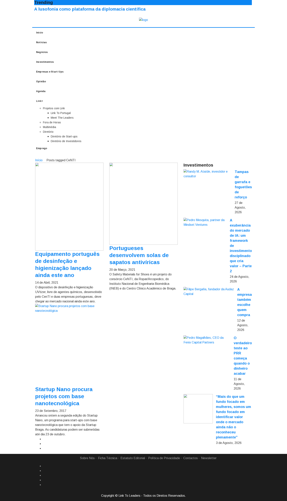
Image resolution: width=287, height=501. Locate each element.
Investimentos (45, 62)
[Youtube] (44, 484)
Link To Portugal (61, 113)
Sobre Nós (87, 458)
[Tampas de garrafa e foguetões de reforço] (208, 174)
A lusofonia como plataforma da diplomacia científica (89, 9)
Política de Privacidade (164, 458)
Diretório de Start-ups (64, 136)
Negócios (42, 52)
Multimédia (49, 127)
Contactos (190, 458)
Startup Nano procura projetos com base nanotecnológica (64, 396)
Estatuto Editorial (132, 458)
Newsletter (209, 458)
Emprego (41, 148)
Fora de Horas (52, 122)
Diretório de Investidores (66, 141)
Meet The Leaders (62, 117)
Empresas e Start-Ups (49, 71)
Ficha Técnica (107, 458)
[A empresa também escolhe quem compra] (209, 291)
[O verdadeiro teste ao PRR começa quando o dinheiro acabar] (207, 340)
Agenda (40, 91)
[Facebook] (44, 466)
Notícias (41, 42)
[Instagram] (44, 480)
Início (39, 32)
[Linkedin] (44, 470)
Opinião (41, 81)
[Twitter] (44, 475)
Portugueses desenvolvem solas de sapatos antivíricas (139, 255)
